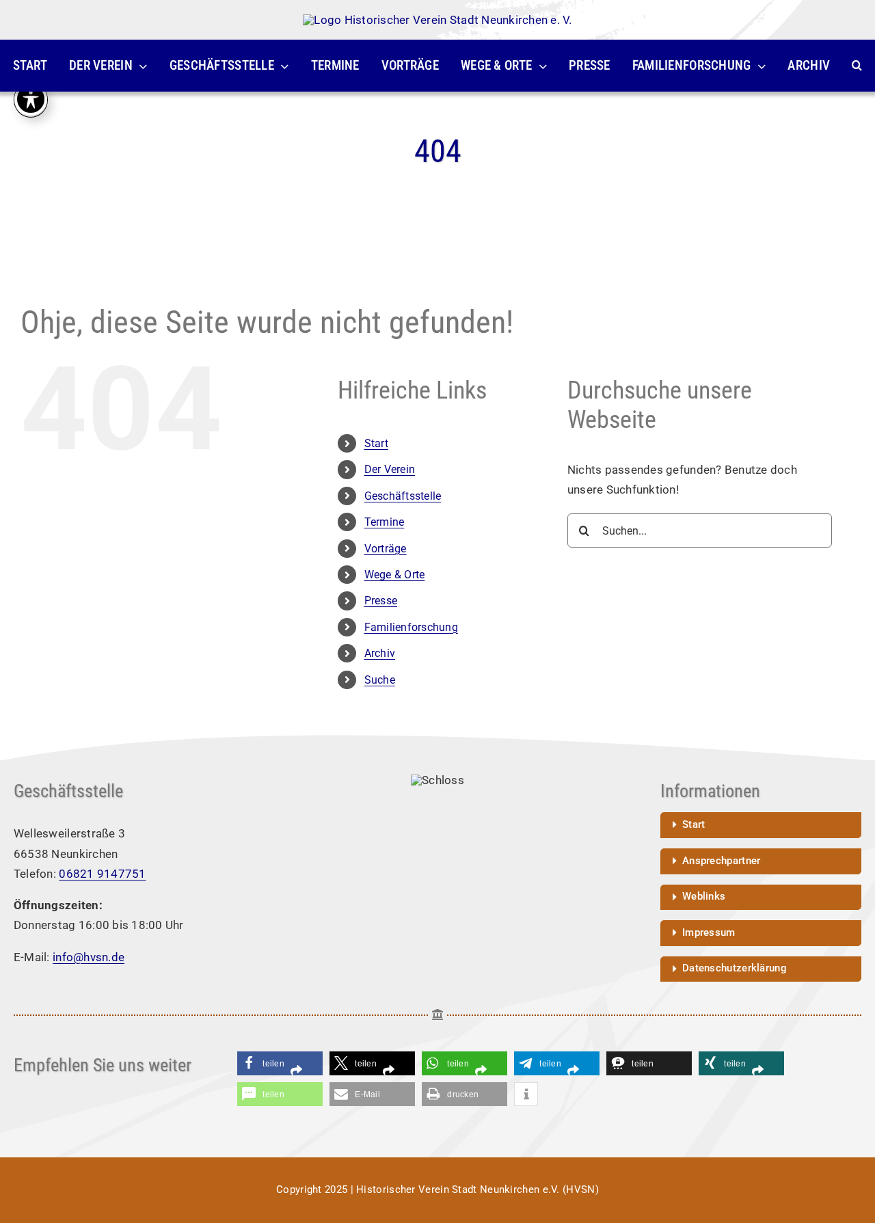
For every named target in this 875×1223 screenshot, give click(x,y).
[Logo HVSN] (437, 20)
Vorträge (385, 548)
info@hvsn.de (88, 957)
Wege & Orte (394, 574)
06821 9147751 (102, 874)
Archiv (380, 653)
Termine (384, 521)
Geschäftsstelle (403, 495)
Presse (381, 600)
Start (376, 443)
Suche (379, 679)
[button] (857, 66)
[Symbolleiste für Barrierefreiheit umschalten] (30, 99)
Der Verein (390, 469)
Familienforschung (411, 627)
